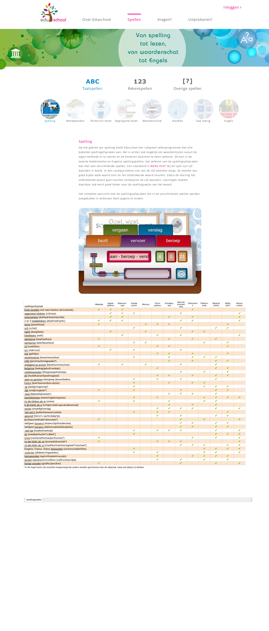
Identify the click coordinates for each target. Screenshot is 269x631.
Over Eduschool (96, 19)
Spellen (134, 19)
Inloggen (231, 7)
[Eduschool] (53, 12)
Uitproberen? (200, 19)
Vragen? (164, 19)
